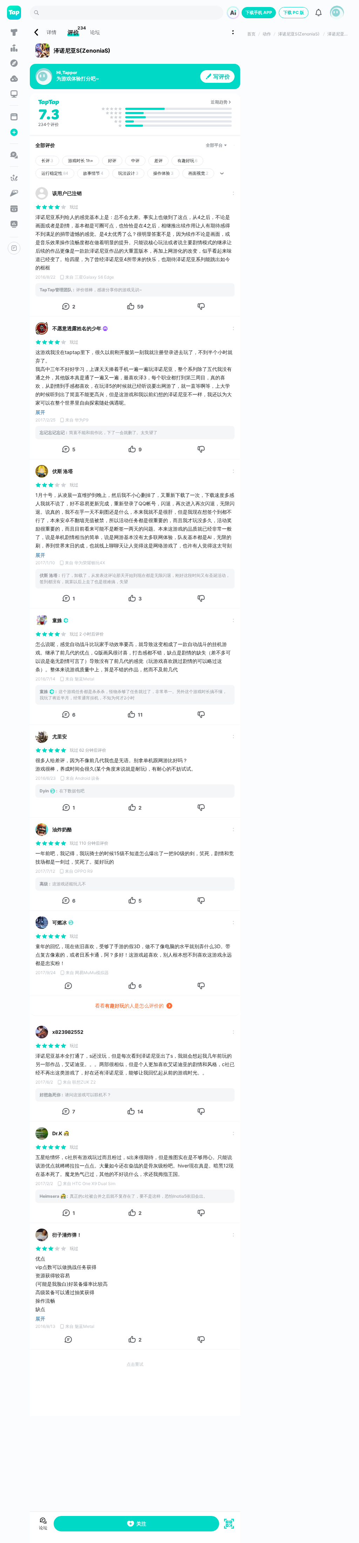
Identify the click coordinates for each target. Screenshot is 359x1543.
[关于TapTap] (14, 248)
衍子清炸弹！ (67, 1235)
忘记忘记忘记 (52, 432)
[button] (337, 13)
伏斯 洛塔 (62, 471)
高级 (44, 883)
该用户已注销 (67, 193)
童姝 (57, 620)
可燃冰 (59, 922)
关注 (141, 1524)
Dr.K (57, 1133)
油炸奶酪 (62, 829)
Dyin (44, 790)
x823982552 (67, 1032)
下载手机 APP (258, 12)
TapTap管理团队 (56, 289)
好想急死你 (50, 1094)
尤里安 (59, 736)
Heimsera (49, 1196)
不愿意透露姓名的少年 (76, 328)
